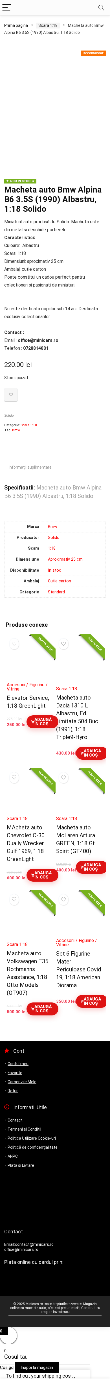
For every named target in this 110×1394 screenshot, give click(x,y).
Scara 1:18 (48, 25)
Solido (9, 415)
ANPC (13, 1156)
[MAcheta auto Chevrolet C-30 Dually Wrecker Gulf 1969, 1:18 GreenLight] (30, 794)
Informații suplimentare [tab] (30, 467)
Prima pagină (16, 25)
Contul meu (18, 1063)
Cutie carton (59, 581)
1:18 (52, 548)
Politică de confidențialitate (33, 1147)
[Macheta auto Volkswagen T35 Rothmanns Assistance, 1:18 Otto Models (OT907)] (30, 918)
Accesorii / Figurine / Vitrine (27, 687)
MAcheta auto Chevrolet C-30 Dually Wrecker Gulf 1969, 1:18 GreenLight (26, 843)
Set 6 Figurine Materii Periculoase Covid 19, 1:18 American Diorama (78, 969)
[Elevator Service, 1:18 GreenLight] (30, 660)
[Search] (101, 7)
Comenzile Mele (22, 1082)
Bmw (16, 430)
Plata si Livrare (21, 1165)
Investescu (61, 1312)
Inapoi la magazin (37, 1367)
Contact (15, 1120)
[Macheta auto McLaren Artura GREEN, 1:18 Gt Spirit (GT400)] (80, 794)
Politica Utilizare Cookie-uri (32, 1138)
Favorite (15, 1072)
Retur (13, 1091)
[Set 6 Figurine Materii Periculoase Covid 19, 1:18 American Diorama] (80, 916)
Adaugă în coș (43, 721)
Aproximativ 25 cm (65, 559)
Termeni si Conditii (24, 1129)
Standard (56, 592)
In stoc (54, 570)
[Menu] (7, 7)
